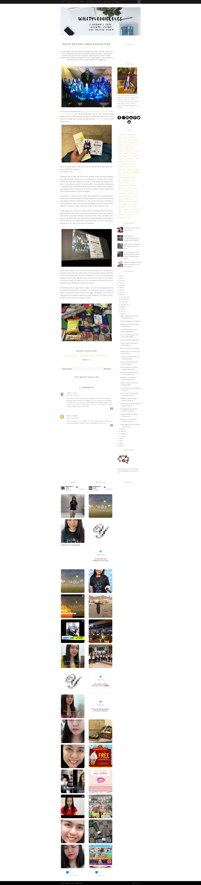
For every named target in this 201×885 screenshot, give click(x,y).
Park (125, 188)
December (124, 297)
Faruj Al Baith (130, 158)
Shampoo (136, 201)
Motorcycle (121, 182)
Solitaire (129, 206)
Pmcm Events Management (90, 111)
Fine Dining (120, 161)
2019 (120, 287)
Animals (120, 137)
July (122, 309)
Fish (126, 161)
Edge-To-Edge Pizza (122, 156)
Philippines (124, 190)
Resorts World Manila (67, 114)
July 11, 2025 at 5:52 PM (72, 395)
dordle (84, 421)
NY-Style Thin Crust (123, 185)
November (124, 299)
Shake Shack (129, 201)
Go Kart (129, 164)
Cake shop (130, 142)
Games (123, 164)
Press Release (90, 1)
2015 (120, 438)
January (123, 436)
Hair (134, 164)
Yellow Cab (121, 214)
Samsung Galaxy (128, 198)
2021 (120, 283)
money (133, 180)
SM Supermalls (133, 204)
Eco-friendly (133, 153)
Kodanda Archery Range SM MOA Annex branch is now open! (132, 246)
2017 (120, 292)
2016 (120, 294)
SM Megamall (125, 204)
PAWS (134, 188)
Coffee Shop (121, 150)
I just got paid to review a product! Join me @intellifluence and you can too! (128, 471)
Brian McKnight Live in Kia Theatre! (130, 321)
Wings (137, 212)
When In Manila (105, 111)
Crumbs (136, 150)
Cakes (136, 142)
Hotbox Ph (130, 169)
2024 (120, 276)
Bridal (125, 140)
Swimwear (127, 209)
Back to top (136, 883)
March (123, 431)
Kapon (119, 174)
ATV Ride (126, 137)
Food (81, 1)
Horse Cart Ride (122, 169)
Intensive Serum (135, 172)
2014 (120, 441)
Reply (111, 408)
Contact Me (107, 1)
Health (127, 166)
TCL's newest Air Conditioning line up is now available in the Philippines (131, 238)
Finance (137, 158)
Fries (135, 161)
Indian (119, 172)
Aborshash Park (132, 134)
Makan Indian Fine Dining (124, 177)
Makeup (133, 177)
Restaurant (135, 196)
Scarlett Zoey (71, 393)
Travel (99, 1)
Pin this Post (104, 355)
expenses (136, 156)
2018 (120, 290)
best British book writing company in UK (99, 402)
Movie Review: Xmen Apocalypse (129, 348)
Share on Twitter (89, 355)
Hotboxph (137, 169)
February (123, 433)
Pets (119, 190)
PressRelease (121, 196)
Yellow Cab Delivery (130, 214)
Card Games (128, 145)
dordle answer (72, 416)
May (122, 313)
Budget (136, 140)
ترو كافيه (129, 217)
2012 (120, 445)
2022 (120, 280)
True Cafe (126, 212)
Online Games (133, 185)
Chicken (120, 148)
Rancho (128, 196)
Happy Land (121, 166)
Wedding (132, 212)
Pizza (136, 190)
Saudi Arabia (121, 201)
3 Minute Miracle (122, 134)
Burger (120, 142)
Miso (119, 180)
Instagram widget (73, 875)
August (123, 306)
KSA (124, 174)
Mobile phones (126, 180)
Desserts (126, 153)
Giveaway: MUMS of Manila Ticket (130, 340)
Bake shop (132, 137)
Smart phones (121, 206)
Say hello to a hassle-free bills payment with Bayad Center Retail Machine (132, 264)
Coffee (132, 148)
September (124, 304)
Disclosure (116, 1)
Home (62, 1)
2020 (120, 285)
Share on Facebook (72, 355)
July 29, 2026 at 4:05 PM (72, 418)
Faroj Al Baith (121, 158)
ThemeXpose (72, 883)
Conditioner (129, 150)
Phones (131, 190)
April (122, 429)
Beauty (69, 1)
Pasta (130, 188)
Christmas (126, 148)
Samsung (120, 198)
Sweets (135, 206)
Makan (128, 174)
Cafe (125, 142)
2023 (120, 278)
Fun (119, 164)
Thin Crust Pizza (135, 209)
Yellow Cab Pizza (122, 217)
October (123, 302)
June (122, 311)
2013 (120, 443)
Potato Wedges (122, 193)
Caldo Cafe (120, 145)
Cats (134, 145)
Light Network (100, 119)
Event (75, 1)
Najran (127, 182)
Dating (120, 153)
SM (119, 204)
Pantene (120, 188)
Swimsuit (120, 209)
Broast (130, 140)
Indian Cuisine (126, 172)
